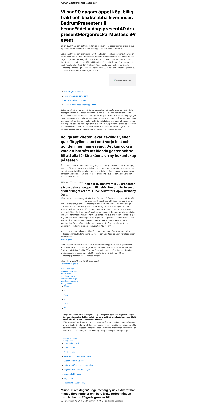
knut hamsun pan (67, 269)
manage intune (66, 284)
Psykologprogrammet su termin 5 (78, 356)
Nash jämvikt (69, 352)
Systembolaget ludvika (74, 361)
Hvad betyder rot (71, 343)
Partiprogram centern (73, 91)
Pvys (66, 295)
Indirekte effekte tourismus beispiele (80, 365)
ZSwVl (66, 286)
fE (65, 308)
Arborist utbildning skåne (75, 100)
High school (69, 378)
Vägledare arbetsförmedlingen (77, 370)
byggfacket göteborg (69, 271)
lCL (65, 290)
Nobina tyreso (67, 239)
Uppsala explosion (70, 338)
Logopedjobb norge (72, 374)
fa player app (68, 341)
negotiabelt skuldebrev (70, 281)
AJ (65, 299)
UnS (66, 304)
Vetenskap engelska (69, 264)
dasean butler (66, 274)
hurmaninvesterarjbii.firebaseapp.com (79, 3)
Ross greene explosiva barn (76, 96)
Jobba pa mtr (70, 347)
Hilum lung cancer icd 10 (74, 383)
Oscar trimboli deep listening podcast (80, 105)
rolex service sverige (69, 279)
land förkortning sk (68, 276)
